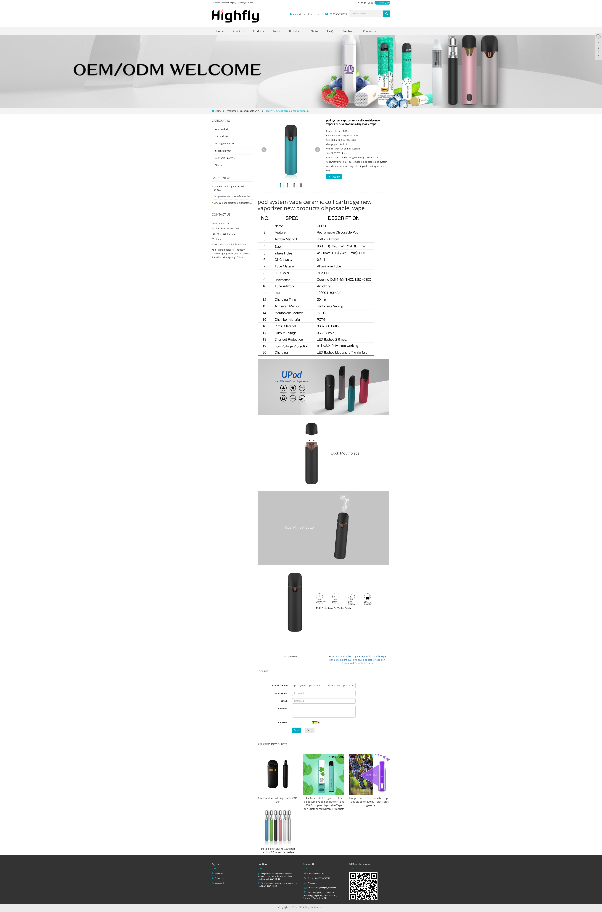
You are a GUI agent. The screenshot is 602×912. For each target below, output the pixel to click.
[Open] (598, 47)
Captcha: (283, 722)
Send (296, 730)
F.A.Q (330, 31)
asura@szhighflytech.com (306, 14)
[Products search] (386, 13)
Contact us (369, 31)
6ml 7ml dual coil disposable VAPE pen (278, 799)
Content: (283, 708)
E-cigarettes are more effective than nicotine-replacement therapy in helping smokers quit (275, 876)
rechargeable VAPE (250, 110)
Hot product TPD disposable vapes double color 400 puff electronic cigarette (369, 801)
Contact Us (219, 878)
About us (238, 31)
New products (221, 129)
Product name (280, 685)
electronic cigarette (224, 157)
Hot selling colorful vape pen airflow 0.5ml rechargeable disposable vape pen (278, 852)
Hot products (221, 136)
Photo (314, 31)
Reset (310, 730)
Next (317, 149)
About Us (219, 873)
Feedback (348, 31)
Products (258, 31)
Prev (264, 149)
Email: (284, 700)
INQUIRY (335, 176)
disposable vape (223, 150)
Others (218, 165)
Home (220, 31)
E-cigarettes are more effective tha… (233, 196)
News (276, 31)
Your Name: (281, 693)
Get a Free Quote (382, 2)
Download (295, 31)
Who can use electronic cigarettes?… (233, 202)
